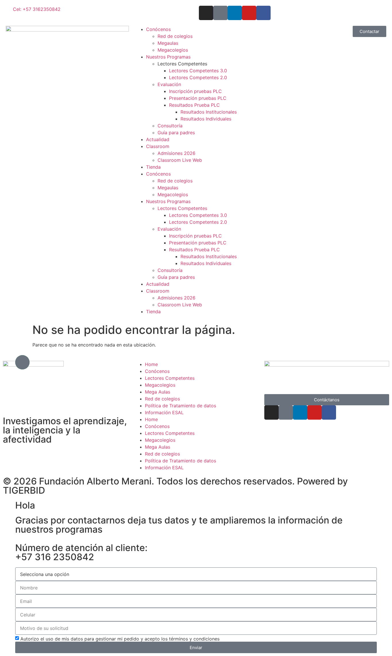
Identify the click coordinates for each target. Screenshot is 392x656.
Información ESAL (164, 412)
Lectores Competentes (182, 64)
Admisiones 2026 (176, 153)
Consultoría (170, 126)
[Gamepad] (22, 362)
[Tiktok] (220, 13)
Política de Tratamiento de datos (180, 405)
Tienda (153, 167)
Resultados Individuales (206, 119)
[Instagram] (206, 13)
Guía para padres (176, 132)
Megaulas (168, 43)
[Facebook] (263, 13)
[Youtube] (249, 13)
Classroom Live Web (180, 160)
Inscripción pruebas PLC (195, 91)
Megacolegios (173, 50)
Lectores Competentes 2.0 (198, 77)
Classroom (157, 146)
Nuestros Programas (168, 57)
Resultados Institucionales (209, 112)
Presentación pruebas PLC (197, 98)
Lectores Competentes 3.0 (198, 70)
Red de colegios (175, 36)
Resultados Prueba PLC (194, 105)
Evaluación (169, 84)
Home (151, 419)
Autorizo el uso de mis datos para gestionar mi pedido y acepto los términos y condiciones (120, 639)
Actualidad (157, 139)
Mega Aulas (157, 392)
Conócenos (158, 29)
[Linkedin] (235, 13)
